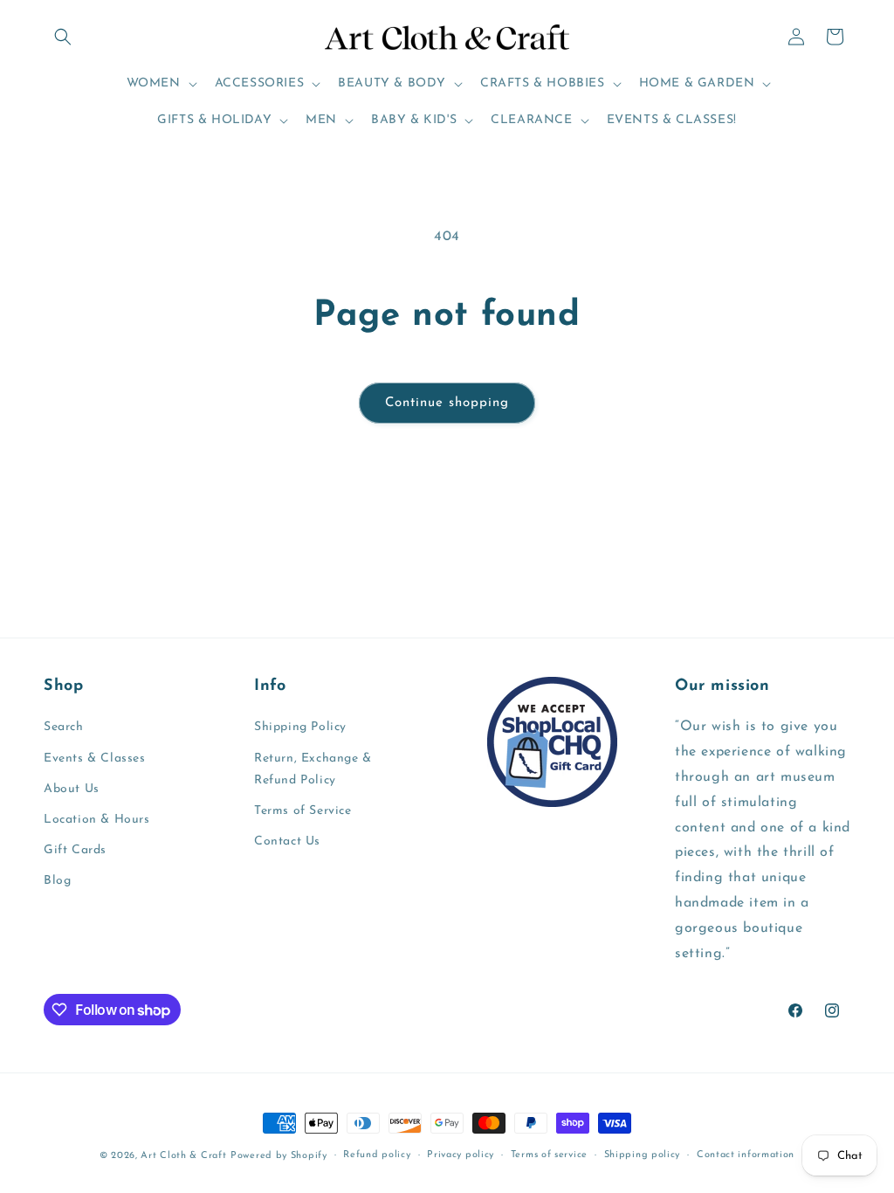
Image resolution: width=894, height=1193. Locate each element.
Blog (57, 880)
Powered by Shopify (278, 1156)
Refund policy (376, 1155)
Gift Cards (75, 850)
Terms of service (549, 1155)
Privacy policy (460, 1155)
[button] (63, 36)
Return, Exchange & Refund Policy (313, 769)
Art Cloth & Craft (183, 1156)
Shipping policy (642, 1155)
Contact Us (287, 841)
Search (64, 727)
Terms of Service (303, 810)
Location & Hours (97, 819)
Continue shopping (447, 403)
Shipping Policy (300, 727)
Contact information (745, 1155)
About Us (72, 789)
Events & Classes (95, 758)
